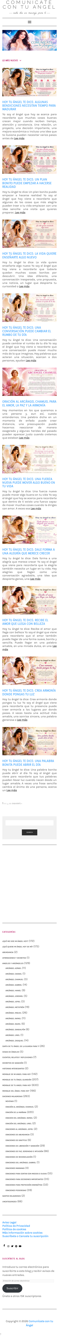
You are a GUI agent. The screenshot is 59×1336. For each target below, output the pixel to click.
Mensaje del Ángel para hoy (15, 1091)
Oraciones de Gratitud (16, 1140)
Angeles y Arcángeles (12, 963)
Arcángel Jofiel (13, 1002)
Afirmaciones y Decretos (14, 958)
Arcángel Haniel (13, 990)
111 (10, 803)
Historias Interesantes (13, 1068)
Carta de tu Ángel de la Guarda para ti (20, 1046)
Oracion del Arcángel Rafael (19, 1118)
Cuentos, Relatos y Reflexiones (17, 1057)
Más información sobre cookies (22, 1232)
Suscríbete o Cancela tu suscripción (25, 1236)
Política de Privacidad (16, 1226)
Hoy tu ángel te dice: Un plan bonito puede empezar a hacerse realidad (27, 183)
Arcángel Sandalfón (15, 1029)
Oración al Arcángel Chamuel (20, 1107)
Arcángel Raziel (13, 1024)
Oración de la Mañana (16, 1112)
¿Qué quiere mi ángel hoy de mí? (17, 947)
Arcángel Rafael (13, 1018)
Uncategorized (9, 1201)
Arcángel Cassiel (14, 974)
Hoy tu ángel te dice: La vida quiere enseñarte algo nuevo (29, 255)
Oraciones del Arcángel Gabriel (21, 1162)
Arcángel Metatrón (15, 1007)
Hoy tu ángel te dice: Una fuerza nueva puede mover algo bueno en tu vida (28, 482)
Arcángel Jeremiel (14, 996)
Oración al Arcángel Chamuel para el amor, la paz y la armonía (29, 403)
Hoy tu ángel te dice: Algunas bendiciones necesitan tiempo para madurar (29, 105)
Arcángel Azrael (13, 968)
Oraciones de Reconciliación (19, 1157)
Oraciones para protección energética (24, 1185)
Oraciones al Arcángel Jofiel (19, 1129)
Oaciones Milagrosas (12, 1096)
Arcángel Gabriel (14, 985)
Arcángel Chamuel (14, 979)
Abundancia (7, 952)
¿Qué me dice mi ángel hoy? (15, 941)
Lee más (19, 138)
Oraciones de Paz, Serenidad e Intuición (24, 1151)
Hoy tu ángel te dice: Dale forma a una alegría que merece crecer (28, 551)
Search (29, 832)
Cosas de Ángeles (10, 1052)
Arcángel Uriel (13, 1035)
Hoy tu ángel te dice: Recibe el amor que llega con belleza (25, 622)
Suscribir (12, 1288)
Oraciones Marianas (15, 1168)
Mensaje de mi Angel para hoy (16, 1074)
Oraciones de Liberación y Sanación (22, 1146)
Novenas (10, 1101)
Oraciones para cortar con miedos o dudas (26, 1174)
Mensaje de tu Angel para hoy (16, 1085)
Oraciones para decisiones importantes (24, 1179)
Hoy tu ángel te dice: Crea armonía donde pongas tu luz (29, 692)
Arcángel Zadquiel (14, 1041)
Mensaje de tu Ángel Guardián (16, 1080)
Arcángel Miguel (14, 1013)
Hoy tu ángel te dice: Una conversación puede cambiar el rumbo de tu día (26, 331)
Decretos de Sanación (12, 1063)
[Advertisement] (29, 880)
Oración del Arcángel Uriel (19, 1123)
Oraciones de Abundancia (18, 1135)
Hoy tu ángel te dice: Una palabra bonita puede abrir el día (28, 762)
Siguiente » (17, 803)
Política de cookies (14, 1229)
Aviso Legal (9, 1222)
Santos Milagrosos (11, 1196)
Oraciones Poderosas (16, 1190)
